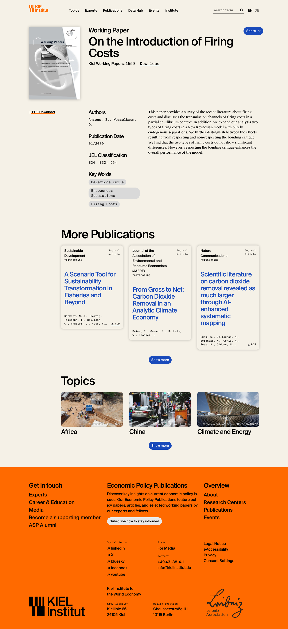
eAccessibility (216, 549)
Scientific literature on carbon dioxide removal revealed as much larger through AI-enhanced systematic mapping (228, 298)
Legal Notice (215, 543)
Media (36, 510)
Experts (38, 495)
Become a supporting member (65, 517)
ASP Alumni (43, 525)
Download (150, 63)
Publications (218, 510)
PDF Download (43, 112)
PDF (117, 323)
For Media (166, 548)
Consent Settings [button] (219, 560)
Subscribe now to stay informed (134, 521)
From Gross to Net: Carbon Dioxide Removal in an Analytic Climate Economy (158, 304)
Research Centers (225, 502)
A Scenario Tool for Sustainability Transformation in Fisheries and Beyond (90, 288)
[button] (74, 10)
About (211, 495)
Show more (160, 360)
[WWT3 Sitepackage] (45, 8)
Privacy (210, 555)
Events (211, 517)
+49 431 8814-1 (170, 562)
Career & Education (52, 502)
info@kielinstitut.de (174, 567)
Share (251, 31)
